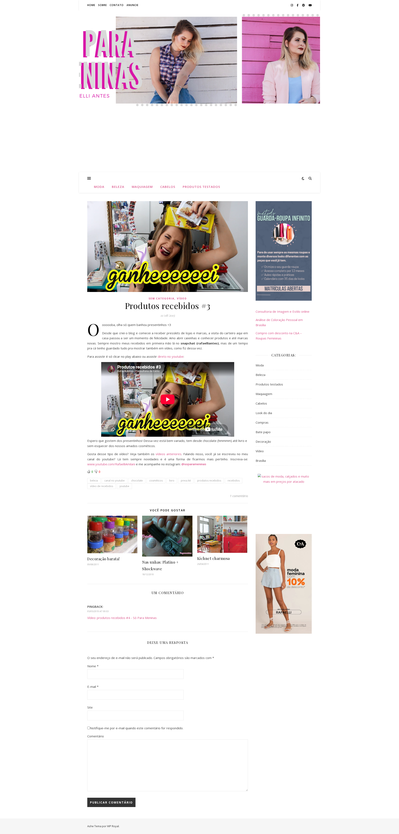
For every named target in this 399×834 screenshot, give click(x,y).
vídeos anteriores (168, 454)
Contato (117, 5)
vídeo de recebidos (101, 486)
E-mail (93, 686)
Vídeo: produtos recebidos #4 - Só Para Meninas (122, 618)
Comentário (95, 736)
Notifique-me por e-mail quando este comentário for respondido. (136, 728)
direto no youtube (170, 356)
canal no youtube (114, 480)
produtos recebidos (209, 480)
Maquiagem (142, 187)
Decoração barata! (103, 558)
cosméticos (156, 480)
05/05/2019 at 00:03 (98, 611)
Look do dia (264, 413)
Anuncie (132, 5)
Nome (93, 666)
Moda (99, 187)
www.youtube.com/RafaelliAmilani (111, 464)
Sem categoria (161, 298)
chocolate (137, 480)
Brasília (261, 460)
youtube (124, 486)
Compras (262, 422)
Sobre (102, 5)
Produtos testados (201, 187)
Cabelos (167, 187)
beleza (94, 480)
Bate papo (263, 432)
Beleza (118, 187)
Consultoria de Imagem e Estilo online (282, 311)
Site (90, 707)
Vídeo (182, 298)
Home (91, 5)
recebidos (234, 480)
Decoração (263, 441)
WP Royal (113, 826)
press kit (186, 480)
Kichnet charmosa (213, 558)
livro (171, 480)
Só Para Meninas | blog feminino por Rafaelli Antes (199, 43)
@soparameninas (193, 464)
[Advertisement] (199, 141)
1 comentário (239, 496)
